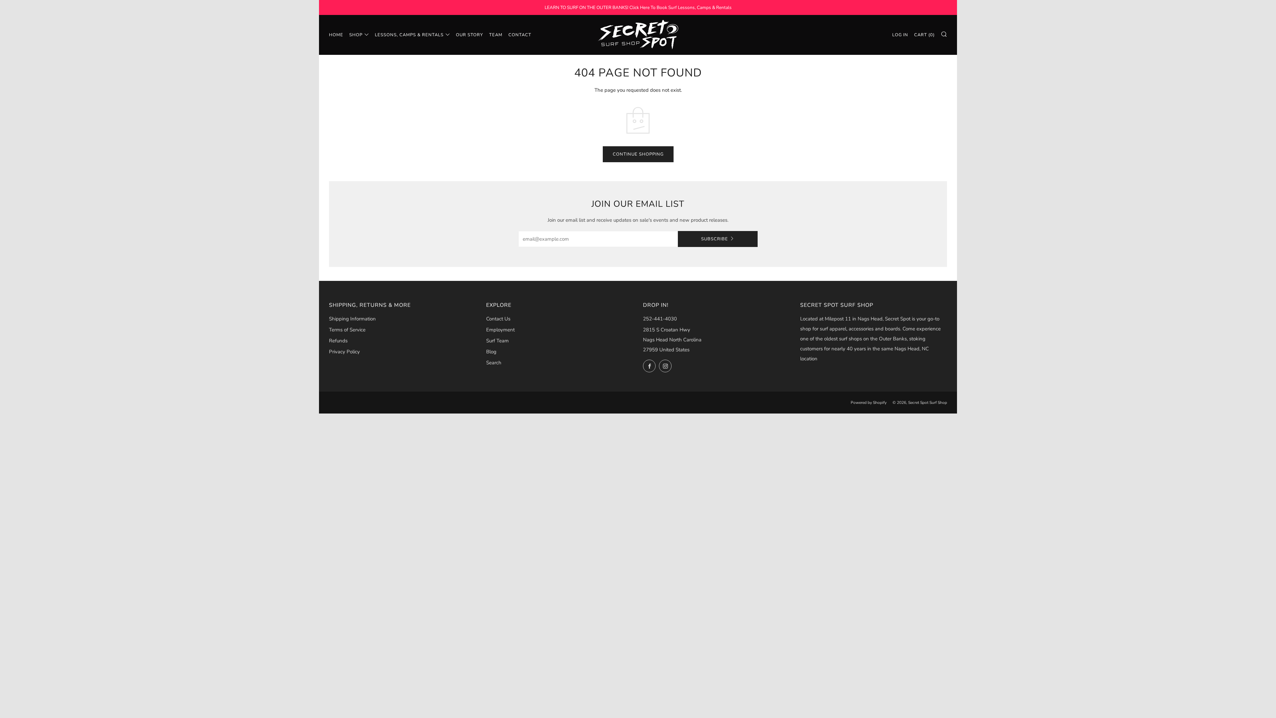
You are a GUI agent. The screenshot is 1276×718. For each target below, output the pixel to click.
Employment (500, 329)
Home (336, 35)
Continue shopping (638, 154)
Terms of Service (347, 329)
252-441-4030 (660, 318)
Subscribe (714, 239)
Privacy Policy (344, 351)
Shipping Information (352, 318)
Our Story (469, 35)
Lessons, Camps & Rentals (409, 35)
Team (495, 35)
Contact (519, 35)
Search (493, 362)
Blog (491, 351)
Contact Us (498, 318)
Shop (356, 35)
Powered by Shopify (869, 402)
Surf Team (497, 340)
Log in (900, 35)
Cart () (924, 35)
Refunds (338, 340)
